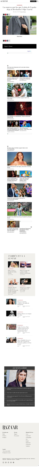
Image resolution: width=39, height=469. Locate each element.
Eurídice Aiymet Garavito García (26, 306)
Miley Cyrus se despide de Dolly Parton (12, 272)
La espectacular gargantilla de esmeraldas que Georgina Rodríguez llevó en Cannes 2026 (20, 401)
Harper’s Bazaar (23, 11)
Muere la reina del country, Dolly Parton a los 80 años (25, 272)
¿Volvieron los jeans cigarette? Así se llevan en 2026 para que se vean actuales (19, 397)
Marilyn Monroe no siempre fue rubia (24, 314)
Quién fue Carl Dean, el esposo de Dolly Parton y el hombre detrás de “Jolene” (20, 405)
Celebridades (19, 5)
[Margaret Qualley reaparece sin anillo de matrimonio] (11, 301)
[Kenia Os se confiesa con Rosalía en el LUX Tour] (25, 281)
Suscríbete (33, 1)
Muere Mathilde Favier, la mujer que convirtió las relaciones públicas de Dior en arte (24, 342)
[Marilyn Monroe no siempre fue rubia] (11, 313)
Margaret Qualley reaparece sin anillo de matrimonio (23, 303)
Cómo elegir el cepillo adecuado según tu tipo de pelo (17, 392)
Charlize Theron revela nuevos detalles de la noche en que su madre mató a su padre (13, 290)
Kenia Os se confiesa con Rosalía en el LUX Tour (25, 289)
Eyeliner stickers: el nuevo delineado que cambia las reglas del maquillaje (19, 389)
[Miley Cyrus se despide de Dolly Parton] (13, 264)
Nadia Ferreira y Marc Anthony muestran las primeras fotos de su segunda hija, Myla (23, 329)
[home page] (5, 1)
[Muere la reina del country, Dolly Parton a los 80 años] (25, 264)
